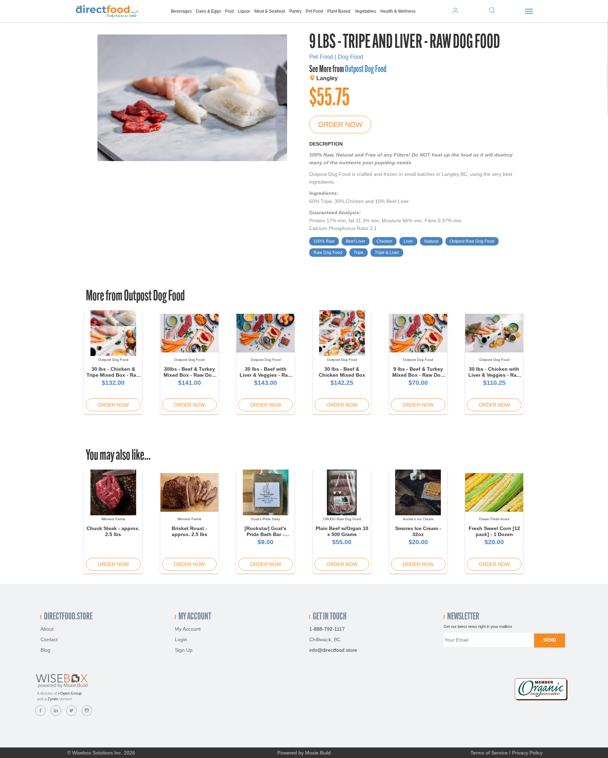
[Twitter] (71, 710)
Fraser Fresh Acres (494, 519)
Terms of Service (489, 753)
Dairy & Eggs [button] (208, 11)
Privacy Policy (527, 753)
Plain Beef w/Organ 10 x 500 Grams (342, 531)
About (46, 629)
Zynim (53, 699)
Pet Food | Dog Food (336, 56)
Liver (408, 241)
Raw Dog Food (328, 252)
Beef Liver (355, 241)
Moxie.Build (318, 753)
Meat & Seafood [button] (269, 11)
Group (70, 693)
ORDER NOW (340, 124)
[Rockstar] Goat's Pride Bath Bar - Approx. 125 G (265, 534)
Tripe (358, 252)
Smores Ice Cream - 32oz (418, 531)
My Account (188, 629)
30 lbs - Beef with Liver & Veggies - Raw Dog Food (266, 375)
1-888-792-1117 (327, 629)
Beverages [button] (181, 11)
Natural (431, 241)
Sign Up (183, 650)
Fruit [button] (229, 11)
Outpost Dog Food (365, 70)
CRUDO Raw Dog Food (342, 519)
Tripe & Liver (387, 252)
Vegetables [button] (365, 11)
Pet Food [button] (314, 11)
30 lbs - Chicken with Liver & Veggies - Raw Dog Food (494, 375)
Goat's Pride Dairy (265, 519)
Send (549, 640)
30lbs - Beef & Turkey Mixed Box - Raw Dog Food (189, 375)
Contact (49, 639)
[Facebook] (40, 710)
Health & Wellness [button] (398, 11)
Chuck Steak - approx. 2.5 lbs (113, 531)
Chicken (384, 241)
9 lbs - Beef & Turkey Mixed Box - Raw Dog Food (418, 375)
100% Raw (324, 241)
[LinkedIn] (56, 710)
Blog (45, 650)
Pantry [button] (295, 11)
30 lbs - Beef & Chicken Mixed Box (342, 372)
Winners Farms (113, 519)
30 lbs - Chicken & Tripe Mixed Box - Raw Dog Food (113, 375)
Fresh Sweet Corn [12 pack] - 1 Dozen (494, 531)
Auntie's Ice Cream (418, 519)
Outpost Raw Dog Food (472, 241)
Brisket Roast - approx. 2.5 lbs (189, 531)
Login (181, 639)
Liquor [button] (244, 11)
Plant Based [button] (338, 11)
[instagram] (87, 710)
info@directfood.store (333, 650)
